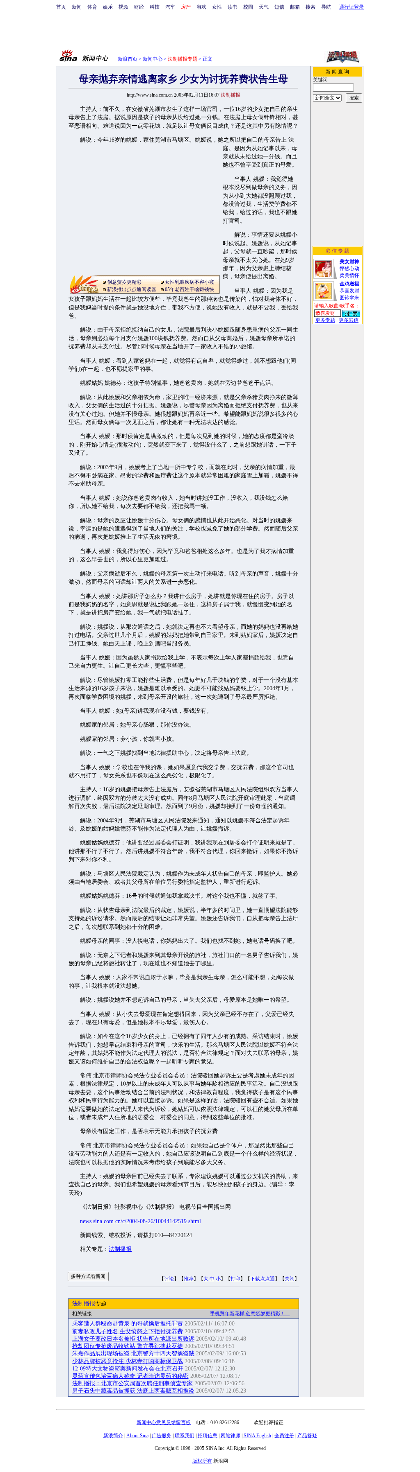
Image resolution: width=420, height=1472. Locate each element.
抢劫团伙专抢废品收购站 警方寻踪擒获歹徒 (127, 1346)
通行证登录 (351, 7)
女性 (217, 7)
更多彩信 (348, 320)
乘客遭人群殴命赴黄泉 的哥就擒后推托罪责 (127, 1324)
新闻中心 (152, 59)
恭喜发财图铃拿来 (349, 290)
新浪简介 (113, 1435)
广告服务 (161, 1435)
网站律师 (230, 1435)
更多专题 (325, 320)
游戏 (201, 7)
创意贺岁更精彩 (124, 282)
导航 (326, 7)
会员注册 (284, 1435)
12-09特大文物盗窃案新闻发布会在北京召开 (127, 1369)
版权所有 (202, 1461)
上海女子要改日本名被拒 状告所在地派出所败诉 (133, 1339)
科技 (155, 7)
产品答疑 (307, 1435)
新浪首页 (127, 59)
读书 (232, 7)
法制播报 (120, 1249)
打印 (235, 1279)
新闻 (77, 7)
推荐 (189, 1279)
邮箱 (295, 7)
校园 (248, 7)
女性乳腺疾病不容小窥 (189, 282)
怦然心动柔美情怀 (349, 268)
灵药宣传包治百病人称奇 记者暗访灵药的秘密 (130, 1376)
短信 (279, 7)
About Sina (137, 1435)
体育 (92, 7)
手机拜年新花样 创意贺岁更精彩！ (250, 1313)
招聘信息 (207, 1435)
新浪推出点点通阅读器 (131, 289)
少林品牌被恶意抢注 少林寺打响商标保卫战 (127, 1361)
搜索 (310, 7)
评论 (169, 1279)
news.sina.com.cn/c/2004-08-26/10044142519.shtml (140, 1221)
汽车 (170, 7)
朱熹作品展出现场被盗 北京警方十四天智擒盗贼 (133, 1353)
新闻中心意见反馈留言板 (164, 1422)
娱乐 (108, 7)
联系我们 (184, 1435)
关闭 (289, 1279)
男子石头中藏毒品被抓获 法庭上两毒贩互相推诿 (133, 1391)
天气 (264, 7)
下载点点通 (262, 1279)
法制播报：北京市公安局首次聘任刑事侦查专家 (132, 1383)
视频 (123, 7)
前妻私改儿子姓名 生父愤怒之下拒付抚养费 (127, 1331)
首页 (61, 7)
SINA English (257, 1435)
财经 (139, 7)
